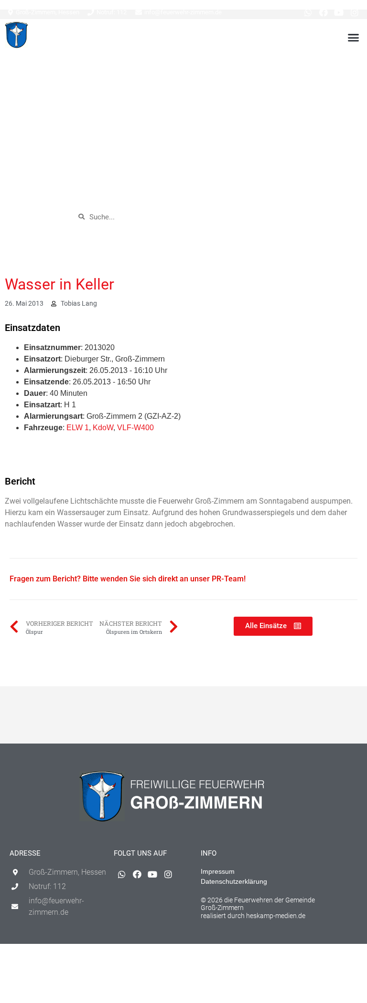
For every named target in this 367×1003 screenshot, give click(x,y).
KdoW (103, 428)
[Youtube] (338, 12)
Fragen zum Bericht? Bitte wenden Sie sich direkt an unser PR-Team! (128, 578)
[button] (353, 37)
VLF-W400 (135, 428)
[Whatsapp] (307, 12)
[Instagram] (354, 12)
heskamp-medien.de (275, 916)
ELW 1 (77, 428)
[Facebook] (323, 12)
